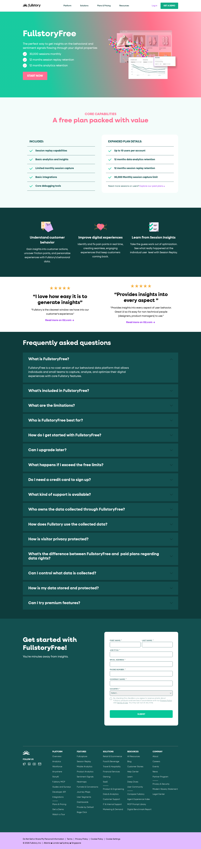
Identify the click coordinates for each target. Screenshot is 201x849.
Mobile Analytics (84, 767)
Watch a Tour (58, 815)
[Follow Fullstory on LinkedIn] (29, 764)
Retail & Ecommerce (112, 757)
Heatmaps (82, 782)
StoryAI (55, 777)
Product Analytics (85, 772)
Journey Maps (83, 792)
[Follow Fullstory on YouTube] (34, 764)
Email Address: (118, 660)
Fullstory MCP (58, 782)
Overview (56, 757)
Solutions (84, 6)
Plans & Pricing (104, 6)
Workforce (57, 767)
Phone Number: (118, 670)
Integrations (58, 797)
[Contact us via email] (39, 764)
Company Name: (118, 679)
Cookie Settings (113, 839)
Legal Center (159, 794)
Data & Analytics (111, 794)
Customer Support (111, 799)
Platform (67, 6)
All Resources (133, 757)
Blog (129, 762)
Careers (156, 762)
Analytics (56, 762)
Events (156, 767)
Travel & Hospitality (112, 767)
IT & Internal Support (112, 804)
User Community (135, 787)
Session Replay (84, 762)
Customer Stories (135, 767)
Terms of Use (122, 703)
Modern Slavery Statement (165, 789)
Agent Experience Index (138, 799)
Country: (115, 689)
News (155, 772)
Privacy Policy (166, 701)
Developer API (59, 792)
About (155, 757)
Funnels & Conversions (87, 787)
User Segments (84, 797)
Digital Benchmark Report (139, 809)
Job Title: (115, 650)
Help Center (133, 772)
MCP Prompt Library (136, 804)
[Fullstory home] (32, 6)
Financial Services (111, 772)
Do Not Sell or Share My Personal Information (43, 839)
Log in (154, 6)
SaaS (105, 782)
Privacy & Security (161, 784)
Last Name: (148, 640)
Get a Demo (169, 6)
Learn (130, 777)
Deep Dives (132, 782)
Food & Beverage (111, 762)
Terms (69, 839)
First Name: (116, 640)
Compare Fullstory (135, 794)
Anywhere (57, 772)
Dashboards (82, 802)
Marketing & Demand (113, 809)
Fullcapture (82, 757)
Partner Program (160, 777)
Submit (141, 714)
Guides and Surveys (61, 787)
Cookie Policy (97, 839)
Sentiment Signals (85, 777)
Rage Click (82, 812)
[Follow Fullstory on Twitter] (24, 764)
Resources (124, 6)
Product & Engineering (113, 789)
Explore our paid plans (151, 186)
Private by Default (85, 807)
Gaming (106, 777)
